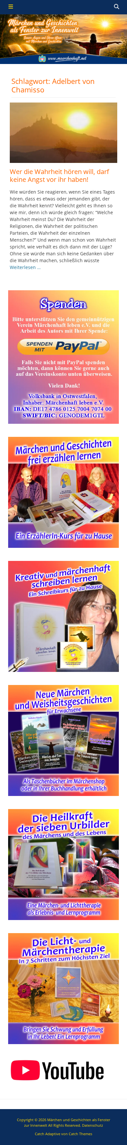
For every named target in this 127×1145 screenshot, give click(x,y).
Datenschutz (92, 1125)
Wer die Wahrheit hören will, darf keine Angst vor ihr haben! (59, 175)
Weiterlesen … (25, 267)
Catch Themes (80, 1133)
